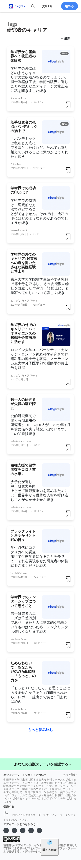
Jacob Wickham (19, 573)
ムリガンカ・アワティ (24, 300)
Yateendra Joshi (19, 230)
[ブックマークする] (68, 106)
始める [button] (69, 6)
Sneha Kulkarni (19, 98)
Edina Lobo (16, 164)
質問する (47, 6)
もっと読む (69, 775)
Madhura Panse (19, 639)
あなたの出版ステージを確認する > (42, 764)
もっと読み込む (40, 730)
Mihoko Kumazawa (21, 441)
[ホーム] (17, 6)
